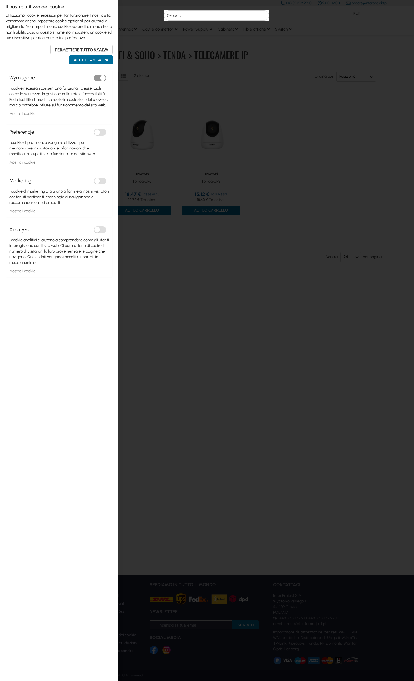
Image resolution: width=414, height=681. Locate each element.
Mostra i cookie (22, 113)
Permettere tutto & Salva (81, 49)
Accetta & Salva (91, 60)
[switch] (100, 78)
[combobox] (216, 15)
